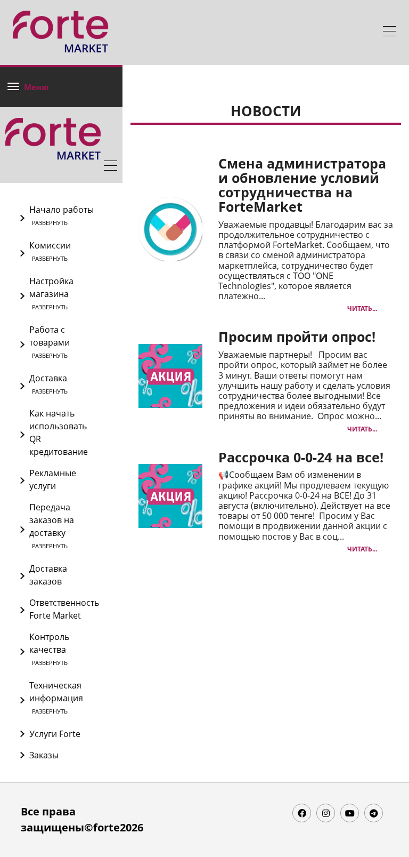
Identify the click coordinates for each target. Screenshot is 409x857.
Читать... (362, 308)
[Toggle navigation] (389, 32)
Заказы (44, 755)
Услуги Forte (54, 734)
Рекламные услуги (52, 479)
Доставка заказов (48, 575)
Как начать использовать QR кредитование (58, 432)
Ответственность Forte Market (64, 609)
